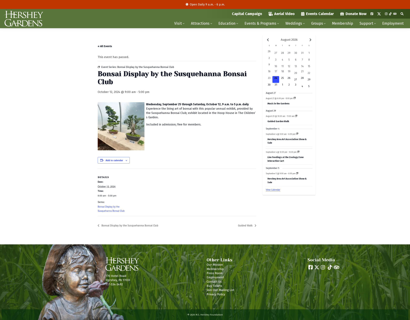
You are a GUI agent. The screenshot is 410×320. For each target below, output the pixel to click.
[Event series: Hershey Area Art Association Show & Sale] (297, 134)
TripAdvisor (394, 14)
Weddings (293, 23)
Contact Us (214, 281)
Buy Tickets (214, 286)
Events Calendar (320, 14)
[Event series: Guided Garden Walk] (296, 116)
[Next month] (310, 40)
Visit (178, 23)
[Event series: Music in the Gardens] (294, 98)
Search (402, 14)
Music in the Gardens (278, 103)
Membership (342, 23)
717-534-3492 (114, 284)
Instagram (386, 14)
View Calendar (273, 189)
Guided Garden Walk (278, 121)
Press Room (215, 273)
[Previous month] (268, 40)
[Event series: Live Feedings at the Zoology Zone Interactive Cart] (298, 152)
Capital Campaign (247, 14)
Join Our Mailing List (220, 290)
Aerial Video (284, 14)
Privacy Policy (216, 294)
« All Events (105, 46)
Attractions (200, 23)
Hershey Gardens (23, 19)
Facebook (372, 14)
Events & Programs (260, 23)
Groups (317, 23)
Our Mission (215, 264)
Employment (393, 23)
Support (366, 23)
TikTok (390, 14)
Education (226, 23)
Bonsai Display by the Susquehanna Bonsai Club (129, 225)
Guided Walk (245, 225)
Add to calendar (114, 160)
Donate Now (356, 14)
